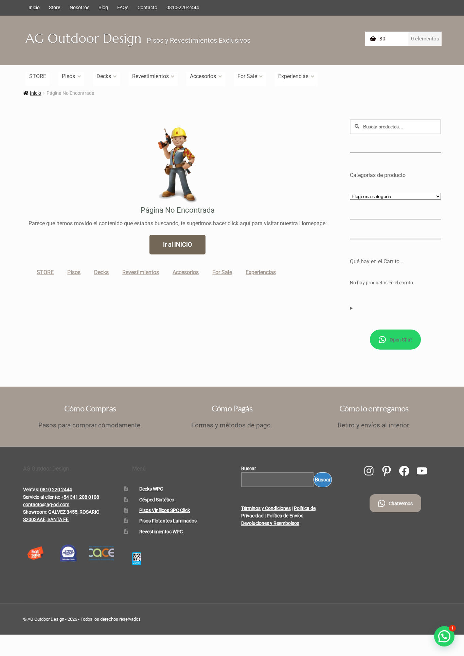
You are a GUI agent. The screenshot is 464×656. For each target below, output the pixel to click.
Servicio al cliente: (41, 497)
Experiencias (293, 76)
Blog (103, 7)
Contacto (147, 7)
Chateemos (401, 503)
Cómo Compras (90, 408)
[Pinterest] (386, 471)
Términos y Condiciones (266, 508)
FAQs (122, 7)
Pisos (68, 76)
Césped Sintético (156, 499)
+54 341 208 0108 (80, 497)
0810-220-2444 (182, 7)
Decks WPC (151, 489)
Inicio (34, 7)
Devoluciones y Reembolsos (270, 523)
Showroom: (35, 512)
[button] (444, 636)
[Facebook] (404, 471)
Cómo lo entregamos (374, 408)
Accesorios (203, 76)
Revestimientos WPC (161, 531)
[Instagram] (369, 471)
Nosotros (79, 7)
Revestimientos (150, 76)
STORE (37, 76)
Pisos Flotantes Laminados (168, 521)
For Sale (247, 76)
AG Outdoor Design (83, 38)
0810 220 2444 (56, 489)
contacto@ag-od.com (46, 504)
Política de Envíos (285, 515)
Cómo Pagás (232, 408)
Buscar (248, 468)
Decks (103, 76)
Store (54, 7)
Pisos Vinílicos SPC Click (164, 510)
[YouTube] (422, 471)
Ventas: (31, 489)
